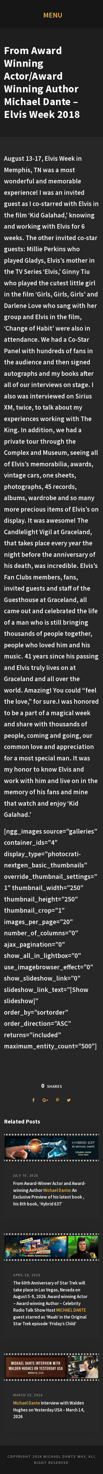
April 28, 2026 (26, 1275)
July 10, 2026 (25, 1175)
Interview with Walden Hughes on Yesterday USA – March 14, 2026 (49, 1409)
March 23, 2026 (28, 1395)
